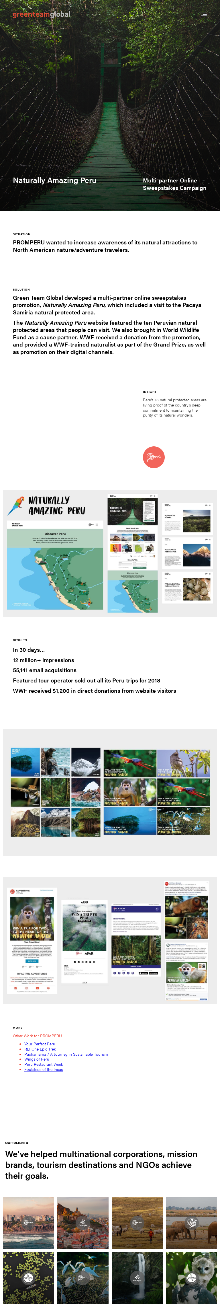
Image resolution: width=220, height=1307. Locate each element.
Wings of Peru (36, 1059)
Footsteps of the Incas (43, 1069)
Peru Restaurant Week (43, 1064)
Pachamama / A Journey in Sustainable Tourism (66, 1054)
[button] (203, 14)
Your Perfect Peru (39, 1044)
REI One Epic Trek (40, 1049)
